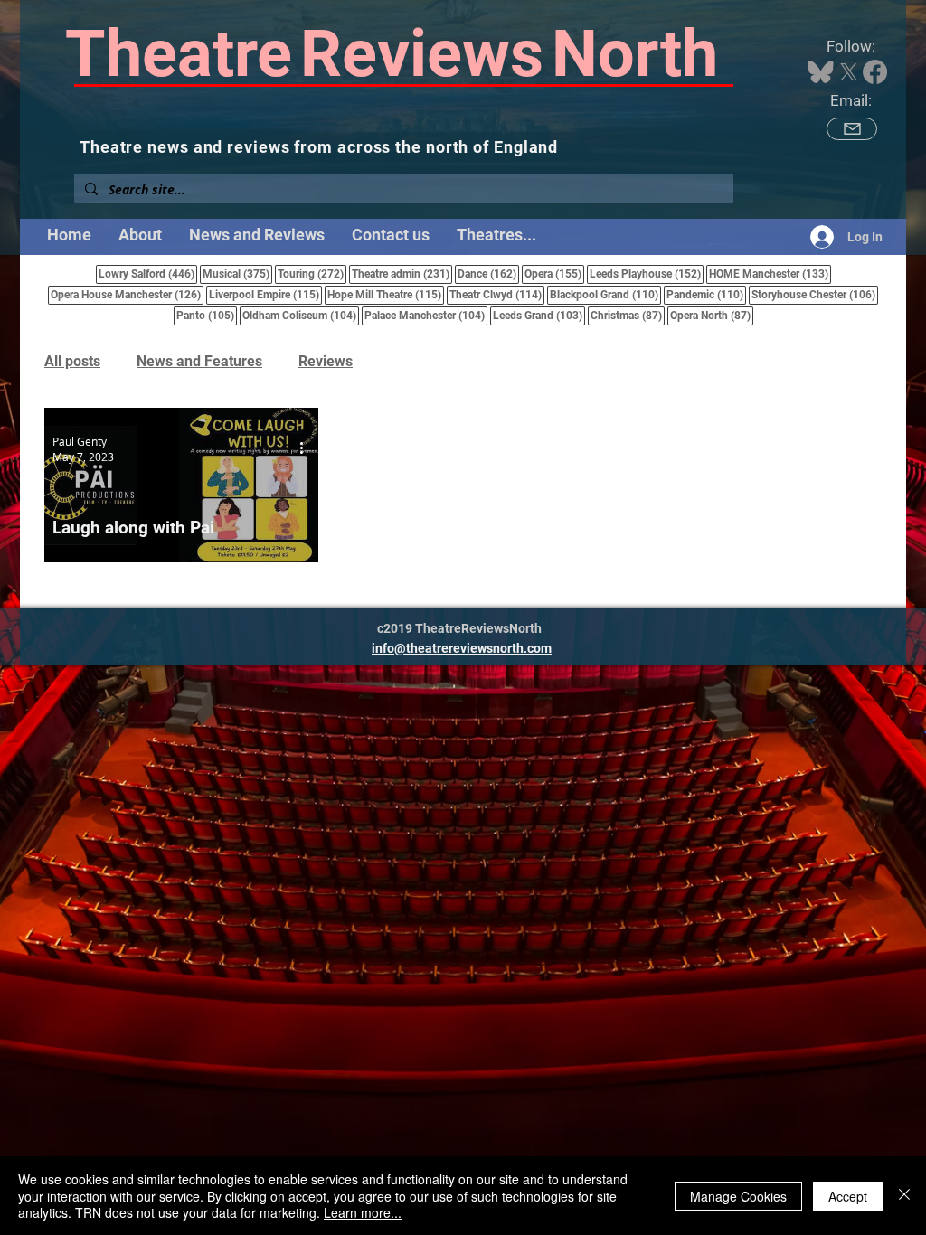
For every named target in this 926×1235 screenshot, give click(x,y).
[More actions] (307, 448)
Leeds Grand (539, 315)
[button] (496, 235)
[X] (848, 72)
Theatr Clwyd (496, 294)
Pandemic (706, 294)
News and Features (199, 361)
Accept (847, 1196)
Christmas (628, 315)
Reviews (325, 361)
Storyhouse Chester (814, 294)
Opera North (711, 315)
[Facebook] (875, 72)
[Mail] (852, 129)
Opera (554, 273)
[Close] (904, 1196)
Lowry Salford (148, 273)
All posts (72, 361)
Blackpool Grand (605, 294)
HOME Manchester (770, 273)
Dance (488, 273)
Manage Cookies (738, 1196)
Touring (312, 273)
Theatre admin (402, 273)
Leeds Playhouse (647, 273)
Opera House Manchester (127, 294)
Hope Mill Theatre (385, 294)
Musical (237, 273)
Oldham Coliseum (300, 315)
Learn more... (363, 1212)
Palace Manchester (425, 315)
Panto (206, 315)
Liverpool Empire (265, 294)
